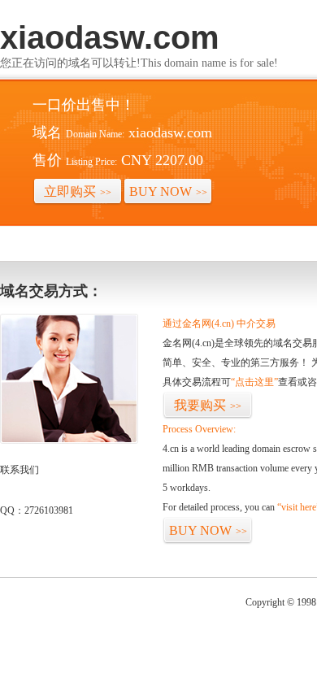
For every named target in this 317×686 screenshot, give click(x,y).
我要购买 (207, 405)
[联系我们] (69, 440)
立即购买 (77, 191)
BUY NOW (168, 191)
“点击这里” (254, 382)
